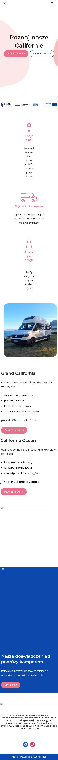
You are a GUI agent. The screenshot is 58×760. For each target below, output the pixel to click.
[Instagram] (32, 744)
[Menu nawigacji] (52, 3)
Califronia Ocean (42, 53)
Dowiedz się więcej (14, 430)
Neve (15, 756)
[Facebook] (25, 744)
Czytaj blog (11, 684)
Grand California (16, 53)
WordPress (40, 756)
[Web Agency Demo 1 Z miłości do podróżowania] (4, 3)
